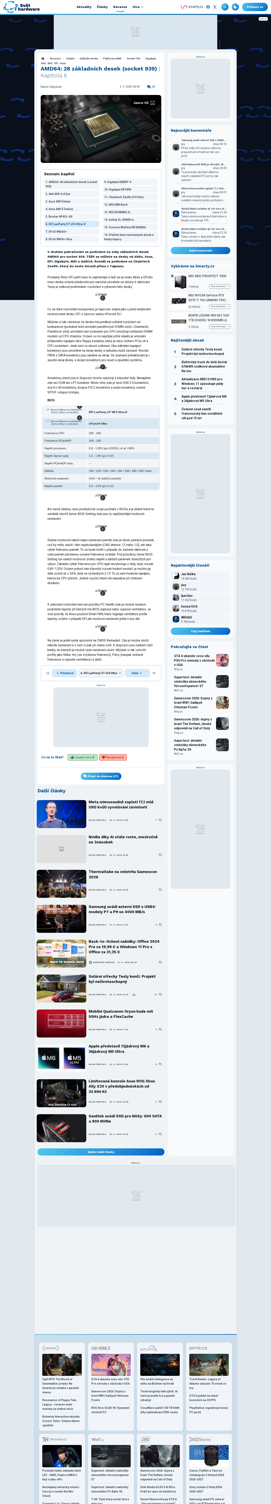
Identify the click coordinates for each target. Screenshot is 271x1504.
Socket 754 (133, 58)
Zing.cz (178, 732)
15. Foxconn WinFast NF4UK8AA (125, 227)
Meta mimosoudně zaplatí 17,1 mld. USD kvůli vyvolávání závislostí (121, 804)
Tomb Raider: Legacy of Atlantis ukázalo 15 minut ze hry (207, 1384)
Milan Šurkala (97, 820)
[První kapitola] (48, 673)
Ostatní (70, 58)
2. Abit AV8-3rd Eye (58, 194)
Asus (63, 63)
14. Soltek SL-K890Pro (119, 219)
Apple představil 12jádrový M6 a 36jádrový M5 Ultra (119, 1049)
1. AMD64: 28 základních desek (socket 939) (71, 184)
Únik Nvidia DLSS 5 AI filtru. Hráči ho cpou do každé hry (158, 1489)
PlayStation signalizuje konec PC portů (208, 1410)
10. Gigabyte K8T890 (117, 189)
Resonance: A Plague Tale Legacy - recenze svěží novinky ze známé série (59, 1404)
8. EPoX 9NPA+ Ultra (59, 239)
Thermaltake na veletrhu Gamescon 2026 (123, 874)
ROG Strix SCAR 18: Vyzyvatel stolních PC (110, 1410)
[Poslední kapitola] (154, 673)
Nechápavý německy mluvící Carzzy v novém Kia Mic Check (60, 1491)
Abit (43, 63)
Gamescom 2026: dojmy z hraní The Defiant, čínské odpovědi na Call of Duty (193, 723)
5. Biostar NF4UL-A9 (59, 216)
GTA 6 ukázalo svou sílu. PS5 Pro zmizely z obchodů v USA (194, 660)
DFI (56, 63)
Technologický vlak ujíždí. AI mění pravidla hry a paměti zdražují (159, 1396)
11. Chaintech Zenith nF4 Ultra (124, 197)
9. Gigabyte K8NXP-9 (117, 182)
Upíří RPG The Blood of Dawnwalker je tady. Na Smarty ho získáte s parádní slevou (60, 1386)
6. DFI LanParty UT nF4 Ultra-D (66, 224)
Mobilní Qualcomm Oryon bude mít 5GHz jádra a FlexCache (121, 1014)
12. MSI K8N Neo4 (115, 204)
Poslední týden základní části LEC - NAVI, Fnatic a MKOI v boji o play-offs (61, 1475)
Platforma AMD (112, 58)
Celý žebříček (200, 631)
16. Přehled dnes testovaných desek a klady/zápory (129, 237)
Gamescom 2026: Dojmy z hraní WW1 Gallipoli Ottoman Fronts (193, 702)
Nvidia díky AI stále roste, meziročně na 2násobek (123, 839)
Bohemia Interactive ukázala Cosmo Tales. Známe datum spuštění (61, 1421)
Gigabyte (150, 58)
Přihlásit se (255, 7)
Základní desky (89, 58)
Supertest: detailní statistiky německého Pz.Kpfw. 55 (190, 745)
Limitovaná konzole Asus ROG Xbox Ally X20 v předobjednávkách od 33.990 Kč (122, 1086)
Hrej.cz (178, 669)
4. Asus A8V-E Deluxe (59, 209)
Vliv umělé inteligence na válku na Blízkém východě (157, 1381)
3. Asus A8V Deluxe (58, 201)
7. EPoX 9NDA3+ (56, 231)
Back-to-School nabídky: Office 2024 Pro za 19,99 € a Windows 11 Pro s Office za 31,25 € (124, 946)
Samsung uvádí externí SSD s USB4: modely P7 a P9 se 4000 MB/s (122, 909)
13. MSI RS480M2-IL (117, 212)
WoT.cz (178, 690)
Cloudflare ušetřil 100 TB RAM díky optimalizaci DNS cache (159, 1410)
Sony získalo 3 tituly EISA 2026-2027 (205, 1489)
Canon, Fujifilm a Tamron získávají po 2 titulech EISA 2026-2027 (206, 1475)
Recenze (55, 58)
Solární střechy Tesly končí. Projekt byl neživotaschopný (122, 979)
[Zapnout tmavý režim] (235, 7)
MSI (50, 63)
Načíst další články (101, 1152)
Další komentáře (200, 250)
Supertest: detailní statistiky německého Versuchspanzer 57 (190, 681)
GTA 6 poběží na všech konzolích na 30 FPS (203, 1398)
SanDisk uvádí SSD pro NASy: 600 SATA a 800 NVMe (125, 1119)
